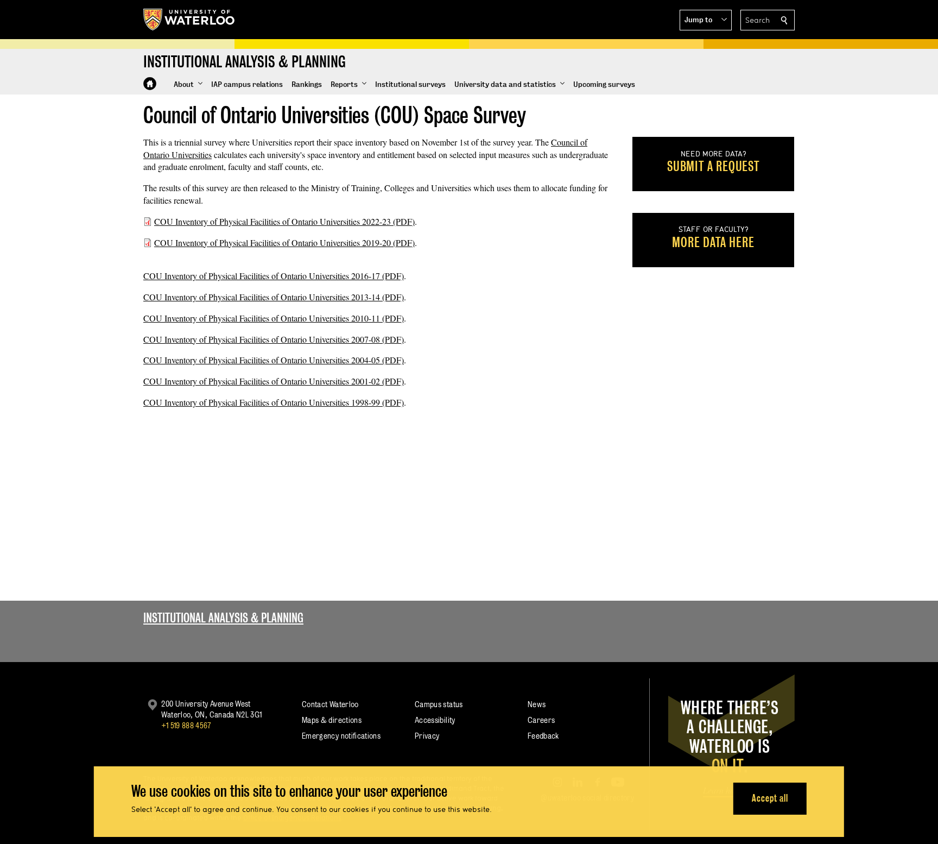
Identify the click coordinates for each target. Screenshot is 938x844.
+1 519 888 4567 (186, 725)
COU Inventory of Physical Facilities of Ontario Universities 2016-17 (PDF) (273, 275)
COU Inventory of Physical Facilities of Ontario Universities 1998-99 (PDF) (273, 402)
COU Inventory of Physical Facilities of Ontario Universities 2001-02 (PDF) (273, 381)
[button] (705, 20)
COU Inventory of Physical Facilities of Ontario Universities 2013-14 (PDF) (273, 297)
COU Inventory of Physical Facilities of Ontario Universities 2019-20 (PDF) (284, 242)
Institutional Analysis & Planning (223, 617)
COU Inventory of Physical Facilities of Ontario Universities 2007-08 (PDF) (273, 339)
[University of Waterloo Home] (189, 19)
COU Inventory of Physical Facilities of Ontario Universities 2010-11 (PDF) (273, 318)
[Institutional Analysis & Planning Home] (149, 83)
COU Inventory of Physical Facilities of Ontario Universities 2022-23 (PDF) (284, 221)
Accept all (770, 798)
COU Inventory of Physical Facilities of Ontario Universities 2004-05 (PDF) (273, 360)
